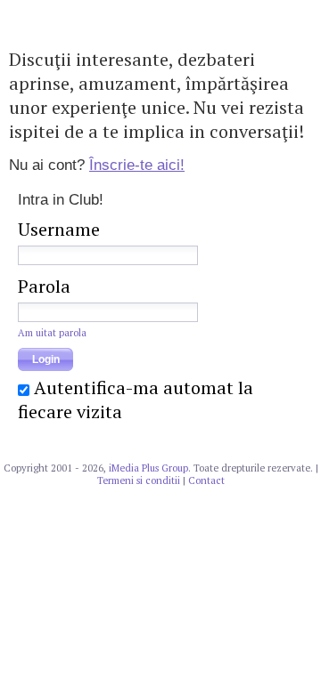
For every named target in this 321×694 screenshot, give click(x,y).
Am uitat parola (52, 333)
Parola (44, 286)
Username (59, 229)
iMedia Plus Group (148, 468)
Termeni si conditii (138, 480)
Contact (206, 480)
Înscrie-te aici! (137, 165)
